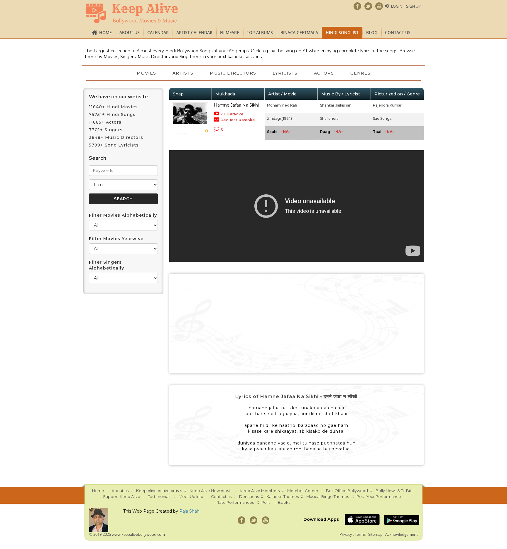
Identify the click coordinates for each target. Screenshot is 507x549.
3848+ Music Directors (116, 137)
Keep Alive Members (260, 490)
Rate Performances (235, 502)
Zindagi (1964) (279, 118)
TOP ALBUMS (260, 32)
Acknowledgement (401, 534)
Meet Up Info (191, 496)
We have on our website (118, 97)
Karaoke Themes (282, 496)
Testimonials (159, 496)
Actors (324, 73)
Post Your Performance (378, 496)
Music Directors (233, 73)
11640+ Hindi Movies (113, 107)
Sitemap (375, 534)
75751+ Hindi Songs (112, 114)
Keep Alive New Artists (211, 490)
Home (105, 32)
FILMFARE (229, 32)
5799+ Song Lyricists (114, 145)
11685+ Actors (105, 122)
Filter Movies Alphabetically (123, 215)
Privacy (345, 534)
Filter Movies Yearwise (116, 238)
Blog (371, 32)
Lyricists (285, 73)
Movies (146, 73)
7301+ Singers (106, 129)
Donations (249, 496)
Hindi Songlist (342, 32)
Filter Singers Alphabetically (106, 265)
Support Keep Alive (121, 496)
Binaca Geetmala (299, 32)
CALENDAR (158, 32)
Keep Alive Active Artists (159, 490)
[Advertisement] (296, 323)
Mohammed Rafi (282, 105)
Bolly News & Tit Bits (394, 490)
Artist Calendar (194, 32)
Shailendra (329, 118)
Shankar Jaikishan (335, 105)
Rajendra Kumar (387, 105)
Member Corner (302, 490)
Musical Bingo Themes (327, 496)
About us (129, 32)
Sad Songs (382, 118)
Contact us (397, 32)
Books (284, 502)
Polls (265, 502)
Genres (360, 73)
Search (97, 158)
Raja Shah (189, 511)
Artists (183, 73)
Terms (360, 534)
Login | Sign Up (406, 6)
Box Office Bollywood (347, 490)
